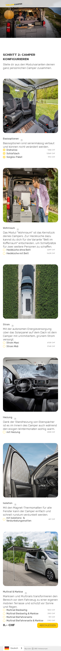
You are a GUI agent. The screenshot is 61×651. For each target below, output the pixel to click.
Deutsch (14, 648)
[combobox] (13, 648)
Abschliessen (48, 625)
